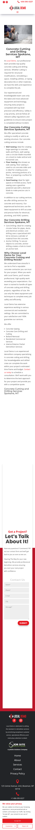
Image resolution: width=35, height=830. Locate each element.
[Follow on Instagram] (7, 2)
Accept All (17, 821)
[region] (17, 815)
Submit (23, 623)
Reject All (25, 826)
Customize (9, 826)
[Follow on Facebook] (4, 2)
